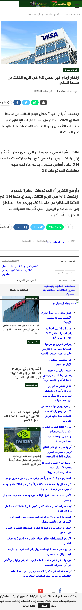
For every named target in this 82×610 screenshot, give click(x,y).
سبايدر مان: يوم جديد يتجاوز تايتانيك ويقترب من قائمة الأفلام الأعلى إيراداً (57, 375)
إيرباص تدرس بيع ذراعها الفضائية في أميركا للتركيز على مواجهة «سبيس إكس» (56, 349)
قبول (44, 606)
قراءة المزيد (29, 606)
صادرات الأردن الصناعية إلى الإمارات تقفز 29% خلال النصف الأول (58, 333)
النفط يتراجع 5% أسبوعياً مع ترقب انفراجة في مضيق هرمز (39, 478)
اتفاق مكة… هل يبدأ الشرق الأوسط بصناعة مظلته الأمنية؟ (56, 318)
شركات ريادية (70, 70)
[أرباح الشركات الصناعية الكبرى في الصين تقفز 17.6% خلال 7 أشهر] (20, 396)
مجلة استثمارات (61, 303)
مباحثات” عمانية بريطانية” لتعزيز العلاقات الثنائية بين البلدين (58, 290)
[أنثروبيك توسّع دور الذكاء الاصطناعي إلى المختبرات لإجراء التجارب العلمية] (22, 352)
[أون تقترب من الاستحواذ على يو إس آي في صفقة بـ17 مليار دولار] (20, 309)
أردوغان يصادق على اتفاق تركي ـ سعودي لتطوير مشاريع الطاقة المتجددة (57, 452)
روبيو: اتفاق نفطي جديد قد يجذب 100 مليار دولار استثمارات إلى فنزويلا (57, 467)
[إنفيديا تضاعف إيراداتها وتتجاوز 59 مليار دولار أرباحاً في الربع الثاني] (22, 439)
